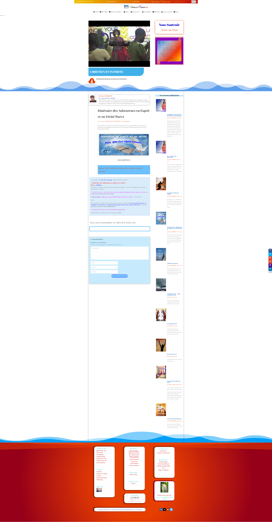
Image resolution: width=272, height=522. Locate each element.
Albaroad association (134, 454)
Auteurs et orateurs (167, 12)
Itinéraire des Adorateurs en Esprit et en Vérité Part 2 (174, 228)
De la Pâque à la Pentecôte (171, 157)
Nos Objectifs (100, 454)
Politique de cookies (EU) (163, 466)
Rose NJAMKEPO (106, 96)
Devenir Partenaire (134, 456)
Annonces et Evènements (163, 453)
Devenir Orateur (134, 457)
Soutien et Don (133, 474)
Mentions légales (163, 462)
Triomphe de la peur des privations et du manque (174, 115)
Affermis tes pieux (172, 263)
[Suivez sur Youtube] (167, 509)
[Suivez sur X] (164, 509)
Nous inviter (134, 461)
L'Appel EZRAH (169, 45)
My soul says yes (172, 354)
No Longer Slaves (172, 324)
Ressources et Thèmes (116, 12)
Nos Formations (147, 12)
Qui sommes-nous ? (101, 450)
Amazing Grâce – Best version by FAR (173, 294)
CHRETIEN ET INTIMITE (106, 72)
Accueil (96, 12)
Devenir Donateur (134, 459)
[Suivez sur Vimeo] (171, 509)
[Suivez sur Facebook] (161, 509)
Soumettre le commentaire (119, 276)
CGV (163, 468)
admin (170, 297)
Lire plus (172, 58)
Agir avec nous (135, 12)
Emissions (99, 471)
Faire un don (166, 2)
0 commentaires (125, 121)
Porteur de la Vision (102, 458)
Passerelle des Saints (102, 477)
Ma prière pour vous (102, 460)
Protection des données (163, 464)
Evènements (163, 451)
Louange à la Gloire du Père (173, 381)
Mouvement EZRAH (134, 452)
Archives (127, 12)
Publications (157, 12)
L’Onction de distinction (174, 419)
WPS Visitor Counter (137, 501)
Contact (177, 12)
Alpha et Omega (172, 384)
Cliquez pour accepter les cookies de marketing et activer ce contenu (119, 43)
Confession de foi (101, 456)
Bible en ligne (104, 12)
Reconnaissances (101, 462)
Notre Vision (100, 452)
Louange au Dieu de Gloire (173, 193)
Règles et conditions (163, 470)
